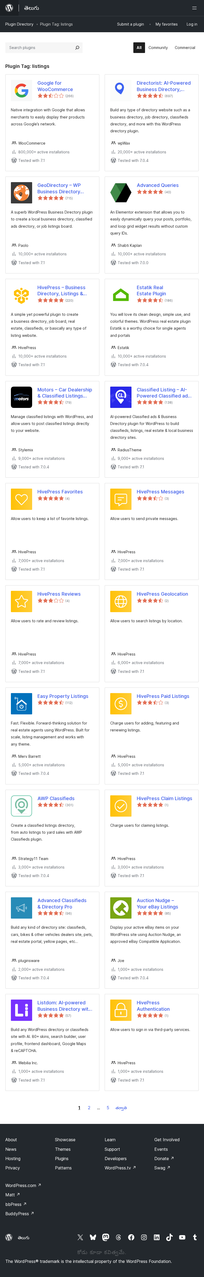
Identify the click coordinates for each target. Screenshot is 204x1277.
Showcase (65, 1139)
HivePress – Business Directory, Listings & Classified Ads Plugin (61, 291)
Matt (12, 1194)
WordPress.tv (120, 1167)
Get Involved (167, 1139)
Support (112, 1149)
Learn (110, 1139)
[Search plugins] (77, 47)
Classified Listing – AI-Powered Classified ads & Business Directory (163, 393)
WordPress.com (23, 1185)
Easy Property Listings (62, 696)
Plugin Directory (19, 24)
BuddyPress (19, 1213)
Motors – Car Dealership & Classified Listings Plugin (64, 393)
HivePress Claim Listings (164, 798)
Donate (164, 1158)
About (11, 1139)
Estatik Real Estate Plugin (151, 290)
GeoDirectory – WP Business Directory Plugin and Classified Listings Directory (60, 188)
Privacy (12, 1167)
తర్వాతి (121, 1108)
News (10, 1149)
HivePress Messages (160, 491)
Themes (63, 1149)
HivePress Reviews (59, 594)
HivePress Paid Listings (163, 696)
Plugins (62, 1158)
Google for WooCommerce (55, 86)
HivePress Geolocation (162, 594)
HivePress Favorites (60, 491)
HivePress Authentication (153, 1006)
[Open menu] (195, 8)
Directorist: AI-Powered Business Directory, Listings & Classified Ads (165, 86)
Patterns (63, 1167)
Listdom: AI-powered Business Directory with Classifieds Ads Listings (64, 1006)
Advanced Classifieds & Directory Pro (62, 903)
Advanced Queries (158, 185)
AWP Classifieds (56, 798)
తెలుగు (23, 1237)
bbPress (16, 1204)
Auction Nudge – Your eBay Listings (157, 903)
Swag (162, 1167)
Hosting (12, 1158)
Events (161, 1149)
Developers (116, 1158)
